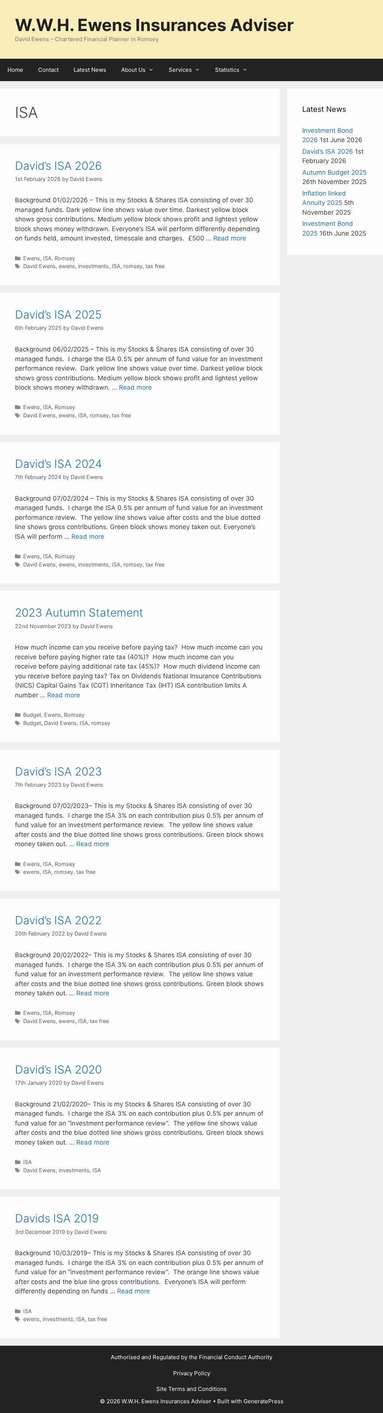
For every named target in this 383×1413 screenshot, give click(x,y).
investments (93, 266)
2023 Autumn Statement (79, 612)
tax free (155, 266)
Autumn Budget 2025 (334, 172)
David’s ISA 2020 (58, 1069)
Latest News (90, 69)
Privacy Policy (191, 1373)
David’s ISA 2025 (58, 314)
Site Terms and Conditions (191, 1388)
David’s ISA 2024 (58, 463)
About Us (133, 69)
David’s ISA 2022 (58, 920)
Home (15, 69)
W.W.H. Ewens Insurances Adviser (154, 25)
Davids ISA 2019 (57, 1218)
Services (180, 69)
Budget (32, 715)
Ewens (31, 258)
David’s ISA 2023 (58, 771)
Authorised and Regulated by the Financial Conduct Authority (191, 1357)
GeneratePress (263, 1401)
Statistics (227, 69)
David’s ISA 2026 (58, 165)
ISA (47, 258)
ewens (67, 266)
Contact (48, 69)
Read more (229, 238)
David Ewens (39, 266)
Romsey (65, 258)
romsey (133, 266)
